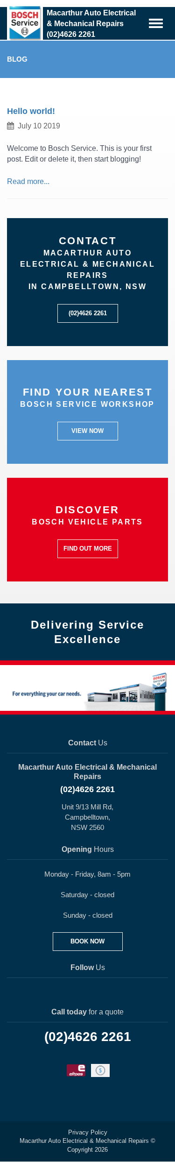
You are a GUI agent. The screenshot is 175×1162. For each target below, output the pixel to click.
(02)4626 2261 (88, 313)
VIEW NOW (87, 430)
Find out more (87, 548)
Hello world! (31, 111)
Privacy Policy (87, 1132)
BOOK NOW (87, 941)
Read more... (28, 181)
